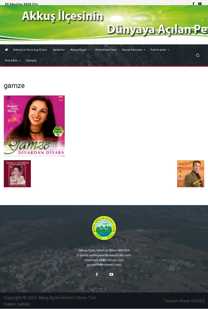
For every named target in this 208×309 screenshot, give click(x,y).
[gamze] (34, 154)
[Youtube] (200, 4)
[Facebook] (193, 4)
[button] (198, 55)
